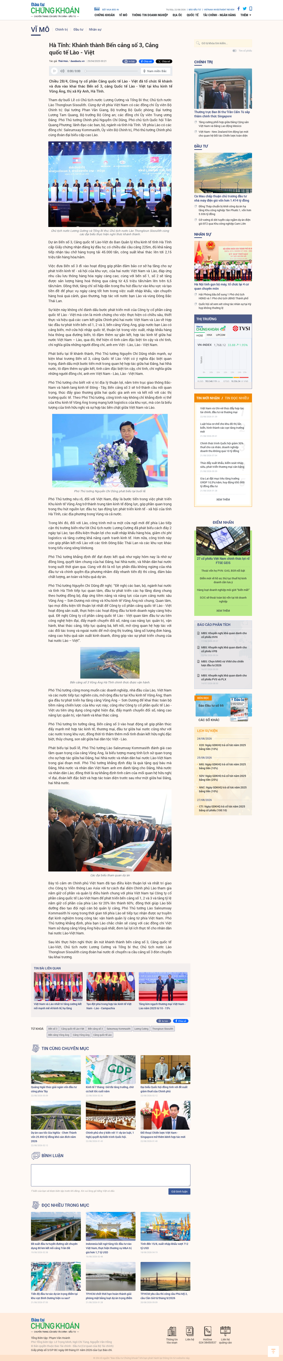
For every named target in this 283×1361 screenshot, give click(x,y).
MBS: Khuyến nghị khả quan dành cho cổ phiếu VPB (224, 649)
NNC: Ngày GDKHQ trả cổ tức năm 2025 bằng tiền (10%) (223, 789)
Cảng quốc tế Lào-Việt (72, 1028)
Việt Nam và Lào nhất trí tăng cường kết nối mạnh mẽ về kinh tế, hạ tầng (58, 1006)
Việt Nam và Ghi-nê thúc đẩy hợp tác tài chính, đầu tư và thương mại (222, 410)
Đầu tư (78, 29)
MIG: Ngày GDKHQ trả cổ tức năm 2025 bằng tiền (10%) (222, 766)
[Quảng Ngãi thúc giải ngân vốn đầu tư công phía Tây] (56, 1069)
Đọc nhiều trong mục (65, 1205)
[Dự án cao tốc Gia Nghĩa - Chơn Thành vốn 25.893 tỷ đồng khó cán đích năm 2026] (56, 1115)
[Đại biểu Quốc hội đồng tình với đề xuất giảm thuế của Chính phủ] (165, 1069)
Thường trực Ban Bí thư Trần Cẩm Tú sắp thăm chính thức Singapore (222, 114)
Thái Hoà (63, 61)
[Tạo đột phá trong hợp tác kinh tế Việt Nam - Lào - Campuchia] (110, 986)
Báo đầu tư (195, 9)
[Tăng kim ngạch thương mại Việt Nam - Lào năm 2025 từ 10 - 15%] (163, 986)
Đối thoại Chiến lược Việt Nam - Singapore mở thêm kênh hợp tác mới (163, 1135)
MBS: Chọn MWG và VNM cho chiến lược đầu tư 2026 (222, 663)
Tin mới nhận (208, 398)
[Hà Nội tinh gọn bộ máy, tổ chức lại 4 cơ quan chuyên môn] (223, 261)
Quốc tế (192, 15)
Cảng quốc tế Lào (102, 1034)
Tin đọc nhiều (237, 398)
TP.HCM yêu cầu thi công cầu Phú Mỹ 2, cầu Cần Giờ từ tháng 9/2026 (164, 1296)
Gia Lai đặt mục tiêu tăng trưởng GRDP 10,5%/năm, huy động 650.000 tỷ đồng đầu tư (222, 482)
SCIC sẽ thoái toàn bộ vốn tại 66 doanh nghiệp (223, 599)
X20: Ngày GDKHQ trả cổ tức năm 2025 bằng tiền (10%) (222, 747)
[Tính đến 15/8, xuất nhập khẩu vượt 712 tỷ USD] (165, 1226)
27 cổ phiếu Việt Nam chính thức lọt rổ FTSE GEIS (223, 560)
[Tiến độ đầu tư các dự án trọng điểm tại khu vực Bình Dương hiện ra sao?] (56, 1276)
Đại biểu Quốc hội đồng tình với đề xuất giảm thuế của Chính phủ (164, 1089)
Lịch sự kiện (207, 730)
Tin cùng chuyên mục (65, 1048)
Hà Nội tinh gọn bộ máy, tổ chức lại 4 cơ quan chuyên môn (221, 286)
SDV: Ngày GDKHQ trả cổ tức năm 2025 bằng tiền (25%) (222, 777)
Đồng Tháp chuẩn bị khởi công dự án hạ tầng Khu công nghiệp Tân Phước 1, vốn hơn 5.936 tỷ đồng (225, 210)
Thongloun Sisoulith (162, 1028)
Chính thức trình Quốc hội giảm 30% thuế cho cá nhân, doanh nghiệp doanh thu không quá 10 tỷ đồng (221, 447)
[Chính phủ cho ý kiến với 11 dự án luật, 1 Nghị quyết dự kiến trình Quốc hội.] (111, 1115)
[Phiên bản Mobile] (249, 8)
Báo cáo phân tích (213, 624)
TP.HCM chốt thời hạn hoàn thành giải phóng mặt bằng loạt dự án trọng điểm (109, 1296)
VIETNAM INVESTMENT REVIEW (219, 9)
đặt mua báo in (110, 9)
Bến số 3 (52, 1028)
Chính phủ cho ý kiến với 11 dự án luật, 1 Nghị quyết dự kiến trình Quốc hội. (110, 1135)
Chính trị (61, 29)
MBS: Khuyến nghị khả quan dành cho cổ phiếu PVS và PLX (224, 677)
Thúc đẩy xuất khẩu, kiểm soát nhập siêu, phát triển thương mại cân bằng (222, 465)
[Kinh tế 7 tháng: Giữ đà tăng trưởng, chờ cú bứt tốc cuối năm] (111, 1069)
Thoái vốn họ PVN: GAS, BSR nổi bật (223, 570)
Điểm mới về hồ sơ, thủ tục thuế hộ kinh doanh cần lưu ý (223, 580)
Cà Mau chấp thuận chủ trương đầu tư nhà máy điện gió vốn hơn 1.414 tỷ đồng (221, 198)
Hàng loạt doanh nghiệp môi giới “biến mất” (223, 590)
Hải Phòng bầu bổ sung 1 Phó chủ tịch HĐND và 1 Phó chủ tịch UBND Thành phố (223, 296)
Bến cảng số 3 (95, 1028)
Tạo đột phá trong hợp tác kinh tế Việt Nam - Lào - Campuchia (108, 1006)
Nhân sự (95, 29)
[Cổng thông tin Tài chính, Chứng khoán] (55, 10)
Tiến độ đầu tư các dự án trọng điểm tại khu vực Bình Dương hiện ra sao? (54, 1296)
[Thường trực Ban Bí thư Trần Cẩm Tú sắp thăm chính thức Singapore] (223, 88)
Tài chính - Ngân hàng (219, 15)
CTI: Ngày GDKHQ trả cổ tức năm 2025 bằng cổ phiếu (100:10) (222, 808)
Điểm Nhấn (223, 522)
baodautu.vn (77, 61)
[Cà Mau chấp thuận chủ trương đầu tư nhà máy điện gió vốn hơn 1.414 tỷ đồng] (223, 173)
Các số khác (208, 720)
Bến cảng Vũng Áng (58, 1034)
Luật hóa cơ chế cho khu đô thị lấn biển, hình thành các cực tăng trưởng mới (222, 427)
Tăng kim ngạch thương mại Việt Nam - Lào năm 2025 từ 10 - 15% (162, 1006)
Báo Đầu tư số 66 (211, 705)
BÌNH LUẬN (53, 1155)
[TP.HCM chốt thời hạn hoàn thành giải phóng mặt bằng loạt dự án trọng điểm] (111, 1276)
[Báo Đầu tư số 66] (239, 709)
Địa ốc (177, 15)
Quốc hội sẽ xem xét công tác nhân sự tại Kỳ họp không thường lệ (225, 306)
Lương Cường (141, 1028)
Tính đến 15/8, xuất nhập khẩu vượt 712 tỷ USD (164, 1246)
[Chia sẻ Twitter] (243, 8)
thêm (244, 15)
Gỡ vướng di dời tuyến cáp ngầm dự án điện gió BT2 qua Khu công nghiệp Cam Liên (224, 221)
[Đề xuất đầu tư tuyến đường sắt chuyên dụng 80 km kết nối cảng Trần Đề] (56, 1226)
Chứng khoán (105, 15)
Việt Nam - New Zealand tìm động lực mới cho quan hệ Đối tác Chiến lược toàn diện (223, 133)
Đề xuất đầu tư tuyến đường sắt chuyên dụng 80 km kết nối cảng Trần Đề (54, 1246)
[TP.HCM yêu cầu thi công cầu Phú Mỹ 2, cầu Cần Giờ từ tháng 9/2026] (165, 1276)
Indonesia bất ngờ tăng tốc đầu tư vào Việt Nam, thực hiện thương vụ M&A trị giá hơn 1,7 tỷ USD (109, 1248)
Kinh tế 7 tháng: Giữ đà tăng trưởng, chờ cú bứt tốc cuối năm (110, 1089)
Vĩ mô (123, 15)
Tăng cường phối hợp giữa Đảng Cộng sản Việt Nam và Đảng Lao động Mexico (224, 124)
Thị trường (206, 319)
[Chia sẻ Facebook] (237, 8)
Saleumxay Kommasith (119, 1028)
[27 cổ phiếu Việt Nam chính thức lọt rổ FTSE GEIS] (223, 541)
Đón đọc (203, 698)
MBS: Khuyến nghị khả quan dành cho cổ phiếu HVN (224, 635)
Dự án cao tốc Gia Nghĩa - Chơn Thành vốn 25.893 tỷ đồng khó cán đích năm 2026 (54, 1137)
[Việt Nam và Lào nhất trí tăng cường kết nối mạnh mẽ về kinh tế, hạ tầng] (58, 986)
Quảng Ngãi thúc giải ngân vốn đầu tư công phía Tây (54, 1089)
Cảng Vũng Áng (81, 1034)
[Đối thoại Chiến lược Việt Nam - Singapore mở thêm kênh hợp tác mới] (165, 1115)
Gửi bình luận (179, 1191)
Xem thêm (223, 499)
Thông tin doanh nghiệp (150, 15)
